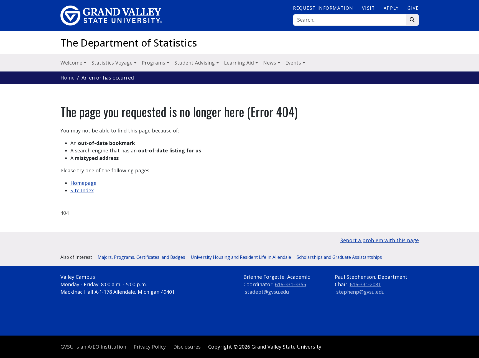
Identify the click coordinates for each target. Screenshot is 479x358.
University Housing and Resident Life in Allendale (241, 257)
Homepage (83, 183)
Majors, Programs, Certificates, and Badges (141, 257)
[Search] (412, 20)
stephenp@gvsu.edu (360, 291)
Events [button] (293, 62)
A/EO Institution (93, 346)
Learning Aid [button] (239, 62)
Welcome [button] (72, 62)
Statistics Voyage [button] (112, 62)
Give (413, 8)
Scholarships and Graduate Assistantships (339, 257)
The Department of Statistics (128, 43)
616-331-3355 (290, 284)
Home (67, 77)
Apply (391, 8)
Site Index (82, 190)
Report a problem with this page (379, 240)
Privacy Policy (150, 346)
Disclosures (187, 346)
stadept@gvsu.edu (267, 291)
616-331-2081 (365, 284)
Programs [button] (154, 62)
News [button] (270, 62)
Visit (368, 8)
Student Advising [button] (195, 62)
